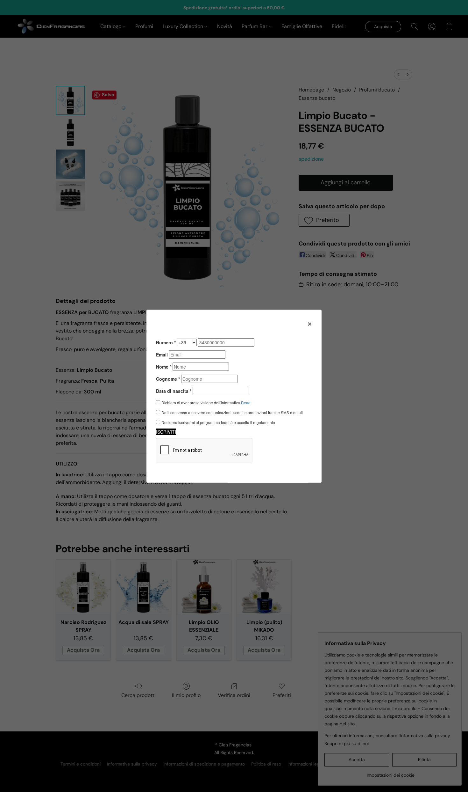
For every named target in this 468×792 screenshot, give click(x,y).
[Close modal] (309, 323)
